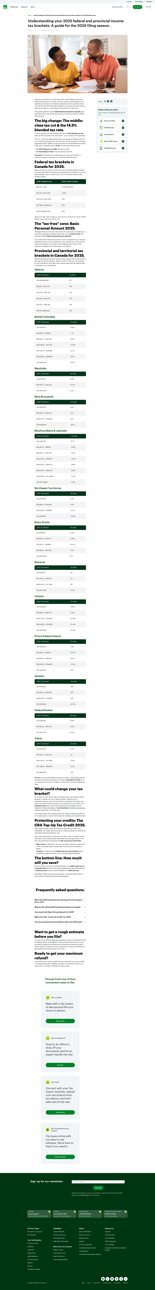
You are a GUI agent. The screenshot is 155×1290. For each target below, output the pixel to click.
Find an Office (110, 1235)
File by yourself (60, 1157)
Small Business (32, 1256)
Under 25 (30, 1250)
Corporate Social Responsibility (90, 1254)
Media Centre (83, 1238)
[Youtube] (117, 1279)
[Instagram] (121, 1279)
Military (30, 1263)
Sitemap (125, 1283)
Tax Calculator (110, 1238)
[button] (137, 7)
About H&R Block (85, 1231)
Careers (129, 1)
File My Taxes (14, 7)
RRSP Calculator (110, 1241)
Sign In (139, 7)
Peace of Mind (58, 1250)
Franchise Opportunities (87, 1248)
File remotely (60, 1112)
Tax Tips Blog (109, 1244)
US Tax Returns (32, 1259)
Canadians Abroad (33, 1269)
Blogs (29, 15)
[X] (107, 1279)
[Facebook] (103, 1279)
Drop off (60, 1065)
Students (30, 1246)
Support (108, 1231)
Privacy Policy (96, 1283)
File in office (60, 1021)
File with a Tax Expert (34, 1231)
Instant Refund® (58, 1231)
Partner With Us (84, 1235)
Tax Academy (139, 1)
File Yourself (31, 1235)
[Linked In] (112, 1279)
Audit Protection (59, 1256)
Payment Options (59, 1235)
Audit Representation (60, 1259)
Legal (83, 1283)
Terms (88, 1283)
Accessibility (117, 1283)
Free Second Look (59, 1253)
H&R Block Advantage (60, 1241)
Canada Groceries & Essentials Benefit (115, 1249)
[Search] (128, 7)
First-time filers (32, 1243)
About (33, 7)
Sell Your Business (85, 1244)
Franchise (149, 1)
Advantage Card (59, 1238)
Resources (24, 7)
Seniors (30, 1266)
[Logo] (5, 7)
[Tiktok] (126, 1279)
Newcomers (31, 1253)
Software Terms (107, 1283)
